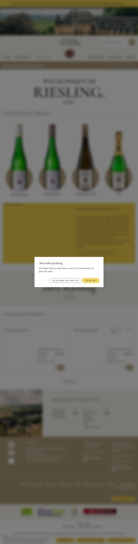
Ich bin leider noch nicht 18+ (65, 280)
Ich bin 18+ (91, 280)
